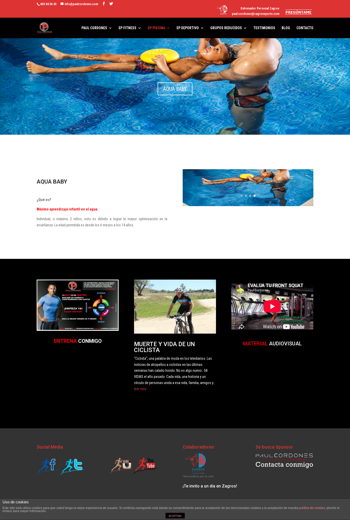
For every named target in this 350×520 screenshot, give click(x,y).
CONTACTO (304, 28)
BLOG (286, 28)
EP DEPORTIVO (188, 28)
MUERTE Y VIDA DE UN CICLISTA (164, 347)
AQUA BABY (175, 89)
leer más (140, 389)
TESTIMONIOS (264, 28)
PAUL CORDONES (94, 28)
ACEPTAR (175, 515)
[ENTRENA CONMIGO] (78, 329)
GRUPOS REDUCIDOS (226, 28)
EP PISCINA (156, 28)
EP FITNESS (127, 28)
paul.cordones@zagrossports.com (255, 14)
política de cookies (312, 508)
